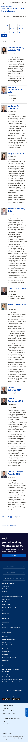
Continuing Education (18, 17)
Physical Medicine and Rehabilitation (12, 10)
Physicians (6, 16)
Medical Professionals (6, 6)
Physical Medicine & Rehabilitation (9, 525)
